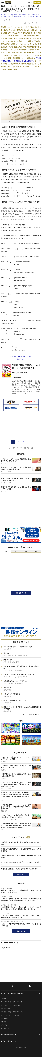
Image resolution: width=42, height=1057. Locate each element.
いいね (36, 551)
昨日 (16, 551)
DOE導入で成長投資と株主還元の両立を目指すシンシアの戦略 (21, 843)
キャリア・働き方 (6, 16)
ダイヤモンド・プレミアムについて (11, 1002)
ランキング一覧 (21, 593)
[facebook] (21, 986)
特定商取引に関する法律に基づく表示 (12, 1012)
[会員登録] (37, 2)
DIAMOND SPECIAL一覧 (9, 943)
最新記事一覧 (21, 931)
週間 (26, 551)
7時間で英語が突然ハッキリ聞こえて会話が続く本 (21, 17)
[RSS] (29, 986)
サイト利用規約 (5, 1008)
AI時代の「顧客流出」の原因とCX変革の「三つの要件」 (20, 869)
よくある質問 (5, 1018)
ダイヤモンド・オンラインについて (12, 994)
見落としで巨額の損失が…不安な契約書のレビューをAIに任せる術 (21, 850)
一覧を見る (21, 874)
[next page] (29, 442)
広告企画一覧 (5, 948)
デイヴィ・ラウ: (20, 14)
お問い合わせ (5, 1025)
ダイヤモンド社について (8, 1041)
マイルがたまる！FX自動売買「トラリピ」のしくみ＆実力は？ (21, 863)
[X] (12, 986)
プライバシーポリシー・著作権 (10, 1015)
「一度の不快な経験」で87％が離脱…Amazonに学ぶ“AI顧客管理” (21, 856)
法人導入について (6, 1028)
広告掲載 (3, 1022)
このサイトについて (7, 998)
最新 (6, 551)
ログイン (29, 2)
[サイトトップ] (8, 2)
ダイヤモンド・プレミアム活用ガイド (12, 1005)
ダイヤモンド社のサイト (8, 1034)
